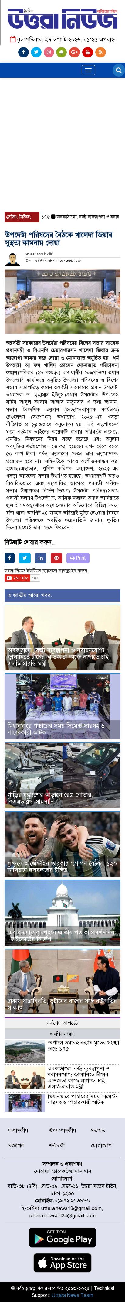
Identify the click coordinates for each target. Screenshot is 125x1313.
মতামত (98, 1130)
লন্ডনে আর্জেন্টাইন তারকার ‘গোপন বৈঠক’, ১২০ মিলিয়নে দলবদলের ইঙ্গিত (62, 867)
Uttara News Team (72, 1295)
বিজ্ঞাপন (16, 1146)
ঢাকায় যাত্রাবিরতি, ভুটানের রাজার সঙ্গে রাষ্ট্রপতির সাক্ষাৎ (62, 1004)
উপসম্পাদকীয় (62, 1130)
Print (80, 558)
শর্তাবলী (57, 1146)
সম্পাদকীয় (18, 1130)
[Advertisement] (62, 119)
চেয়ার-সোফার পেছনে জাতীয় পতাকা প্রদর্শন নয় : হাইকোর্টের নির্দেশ (61, 936)
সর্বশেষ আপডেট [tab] (62, 1023)
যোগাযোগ (101, 1146)
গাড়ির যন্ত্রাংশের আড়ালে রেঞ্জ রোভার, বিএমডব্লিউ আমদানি (50, 798)
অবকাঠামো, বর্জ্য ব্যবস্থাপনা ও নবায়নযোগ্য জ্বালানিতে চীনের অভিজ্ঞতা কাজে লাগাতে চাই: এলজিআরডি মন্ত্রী (59, 656)
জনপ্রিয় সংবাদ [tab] (62, 1034)
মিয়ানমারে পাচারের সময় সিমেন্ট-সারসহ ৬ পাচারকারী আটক (56, 729)
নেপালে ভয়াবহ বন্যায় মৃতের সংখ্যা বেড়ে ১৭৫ (83, 1045)
